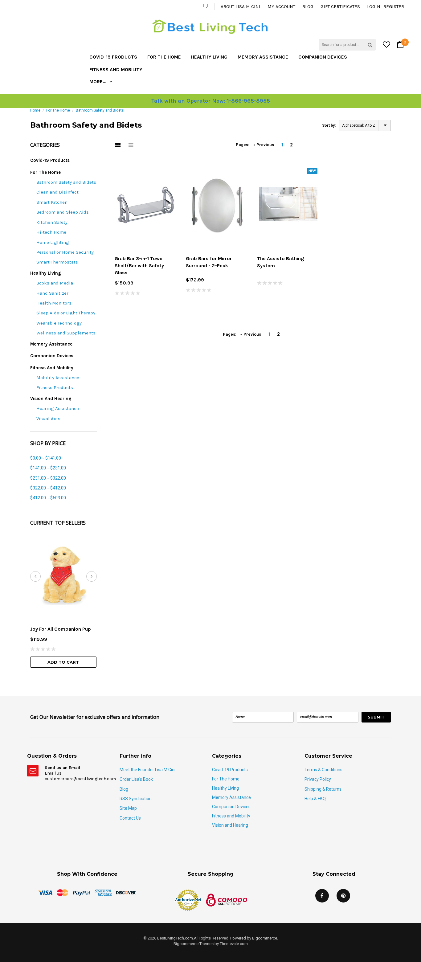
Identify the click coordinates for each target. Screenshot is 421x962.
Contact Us (130, 818)
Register (393, 6)
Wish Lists (116, 136)
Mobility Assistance (57, 377)
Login (373, 6)
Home (35, 110)
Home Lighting (52, 242)
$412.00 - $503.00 (48, 498)
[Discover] (126, 892)
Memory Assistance (263, 57)
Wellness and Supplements (66, 333)
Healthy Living (209, 57)
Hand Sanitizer (52, 293)
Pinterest (343, 896)
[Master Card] (62, 892)
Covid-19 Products (113, 57)
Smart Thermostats (57, 262)
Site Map (128, 808)
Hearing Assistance (57, 408)
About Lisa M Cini (240, 6)
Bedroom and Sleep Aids (62, 212)
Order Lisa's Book (136, 779)
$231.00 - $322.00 (48, 478)
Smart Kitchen (51, 202)
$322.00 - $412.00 (48, 488)
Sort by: (329, 125)
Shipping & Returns (323, 789)
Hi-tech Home (51, 232)
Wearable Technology (59, 323)
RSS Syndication (136, 798)
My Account (281, 6)
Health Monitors (54, 303)
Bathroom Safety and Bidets (66, 182)
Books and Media (54, 283)
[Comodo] (226, 899)
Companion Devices (322, 57)
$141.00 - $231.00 (48, 468)
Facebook (322, 896)
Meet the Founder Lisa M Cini (147, 769)
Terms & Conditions (323, 769)
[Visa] (45, 892)
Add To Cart (63, 662)
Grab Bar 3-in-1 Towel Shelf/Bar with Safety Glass (139, 266)
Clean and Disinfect (57, 192)
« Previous (263, 144)
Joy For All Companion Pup (60, 629)
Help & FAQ (315, 798)
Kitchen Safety (51, 222)
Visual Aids (48, 418)
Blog (307, 6)
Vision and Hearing (51, 398)
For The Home (164, 57)
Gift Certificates (340, 6)
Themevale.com (234, 943)
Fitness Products (54, 387)
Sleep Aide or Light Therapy (65, 313)
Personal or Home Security (65, 252)
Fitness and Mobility (115, 69)
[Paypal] (81, 892)
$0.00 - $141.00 (45, 458)
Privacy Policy (318, 779)
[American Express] (103, 892)
